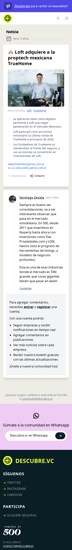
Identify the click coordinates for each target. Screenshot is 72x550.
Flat (48, 237)
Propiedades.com (32, 241)
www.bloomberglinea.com (24, 164)
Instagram (16, 489)
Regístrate (22, 6)
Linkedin (14, 495)
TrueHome (39, 110)
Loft (29, 110)
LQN (51, 241)
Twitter (14, 483)
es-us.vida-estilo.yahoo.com (25, 168)
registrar (43, 307)
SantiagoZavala (31, 198)
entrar (29, 307)
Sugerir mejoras (22, 515)
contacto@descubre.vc (18, 546)
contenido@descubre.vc (37, 399)
